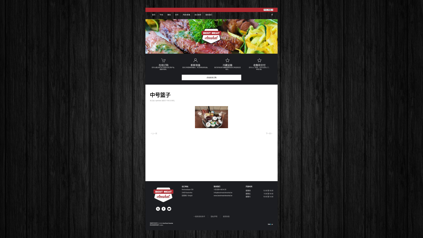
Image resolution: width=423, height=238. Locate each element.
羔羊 (176, 15)
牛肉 (161, 15)
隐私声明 (214, 216)
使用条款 (226, 216)
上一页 (154, 133)
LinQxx (161, 225)
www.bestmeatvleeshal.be (223, 195)
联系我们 (209, 15)
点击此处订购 (211, 77)
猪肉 (169, 15)
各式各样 (198, 15)
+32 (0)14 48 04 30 (220, 189)
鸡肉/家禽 (186, 15)
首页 (153, 15)
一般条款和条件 (199, 216)
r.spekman (158, 100)
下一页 (268, 133)
